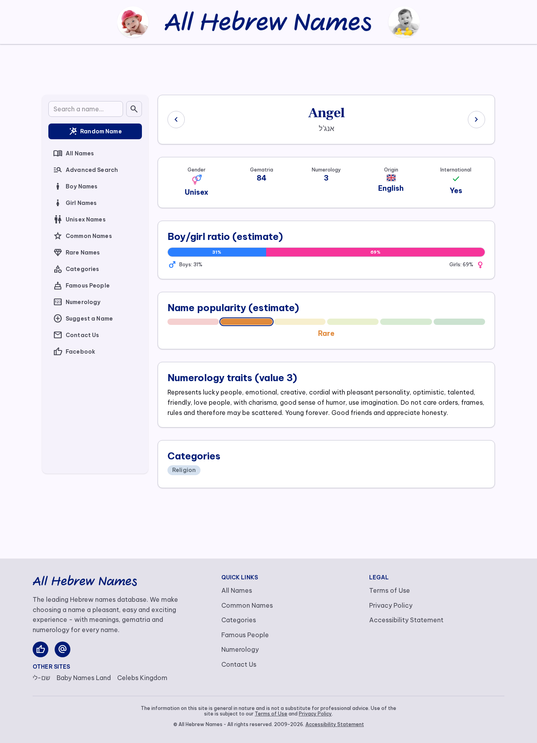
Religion (184, 470)
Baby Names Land (84, 678)
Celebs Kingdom (142, 678)
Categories (76, 269)
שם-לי (41, 678)
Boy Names (75, 186)
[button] (196, 179)
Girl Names (75, 202)
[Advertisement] (268, 68)
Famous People (81, 285)
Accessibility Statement (406, 620)
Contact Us (76, 335)
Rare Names (76, 252)
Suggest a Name (83, 318)
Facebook (74, 351)
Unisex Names (79, 219)
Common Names (82, 236)
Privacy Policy (390, 605)
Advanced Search (85, 169)
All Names (73, 153)
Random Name (95, 131)
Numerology (76, 302)
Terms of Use (389, 590)
